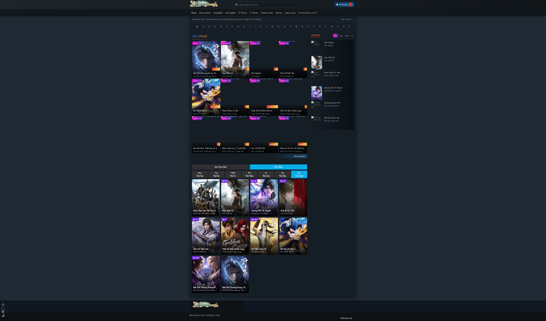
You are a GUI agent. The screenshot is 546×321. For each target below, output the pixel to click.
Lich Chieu (278, 166)
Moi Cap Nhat (221, 166)
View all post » (300, 156)
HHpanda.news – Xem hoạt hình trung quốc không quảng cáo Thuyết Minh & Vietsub (210, 4)
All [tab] (352, 36)
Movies (279, 12)
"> (206, 315)
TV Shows (242, 12)
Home (193, 12)
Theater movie (267, 12)
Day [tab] (335, 36)
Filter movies (346, 19)
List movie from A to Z (307, 12)
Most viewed (204, 12)
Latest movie (290, 12)
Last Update (230, 12)
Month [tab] (347, 36)
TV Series (254, 12)
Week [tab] (341, 36)
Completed (217, 12)
